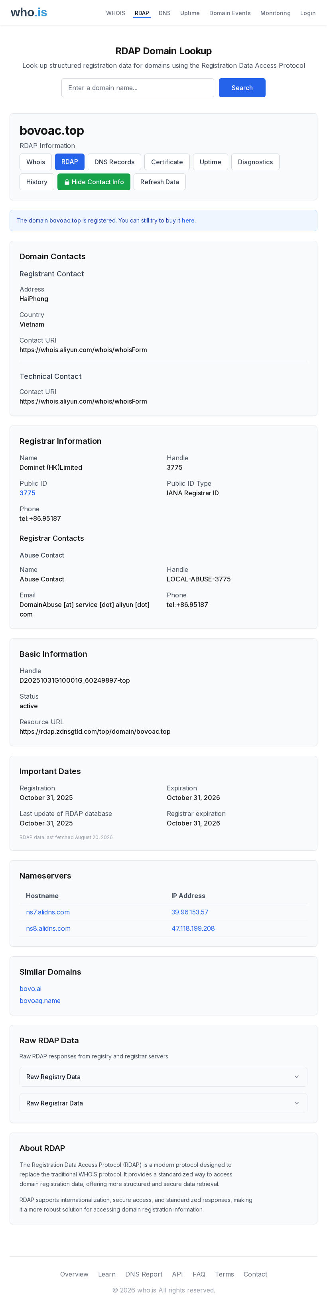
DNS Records (114, 162)
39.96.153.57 (190, 912)
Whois (35, 162)
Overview (74, 1274)
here (188, 220)
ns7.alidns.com (48, 912)
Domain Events (230, 13)
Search (242, 88)
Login (308, 13)
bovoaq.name (40, 1001)
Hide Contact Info (98, 182)
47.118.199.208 (193, 928)
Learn (107, 1274)
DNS (165, 13)
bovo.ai (30, 989)
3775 (27, 493)
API (177, 1274)
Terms (224, 1274)
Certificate (167, 162)
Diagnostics (255, 162)
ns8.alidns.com (48, 928)
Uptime (190, 13)
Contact (255, 1274)
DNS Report (143, 1274)
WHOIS (115, 13)
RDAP (142, 13)
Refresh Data (159, 182)
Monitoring (275, 13)
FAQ (199, 1274)
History (36, 182)
